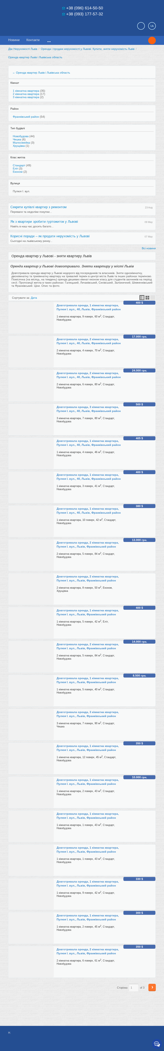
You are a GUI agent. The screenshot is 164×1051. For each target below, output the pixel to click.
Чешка (17, 139)
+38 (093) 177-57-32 (84, 14)
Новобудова (21, 136)
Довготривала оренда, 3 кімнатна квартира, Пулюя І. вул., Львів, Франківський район (88, 714)
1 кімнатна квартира (26, 90)
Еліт (15, 168)
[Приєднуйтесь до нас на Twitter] (134, 1034)
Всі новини (149, 248)
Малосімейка (21, 142)
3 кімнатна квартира (26, 97)
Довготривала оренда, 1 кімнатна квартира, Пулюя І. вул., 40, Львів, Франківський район (89, 307)
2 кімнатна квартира (26, 94)
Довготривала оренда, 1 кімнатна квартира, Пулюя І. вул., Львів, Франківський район (88, 612)
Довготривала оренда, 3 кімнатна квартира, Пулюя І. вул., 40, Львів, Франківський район (89, 409)
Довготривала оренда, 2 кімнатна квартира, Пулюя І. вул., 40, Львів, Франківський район (89, 341)
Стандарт (19, 165)
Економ (18, 171)
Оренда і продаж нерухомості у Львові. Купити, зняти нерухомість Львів (87, 48)
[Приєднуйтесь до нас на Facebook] (125, 1034)
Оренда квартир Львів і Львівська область (35, 57)
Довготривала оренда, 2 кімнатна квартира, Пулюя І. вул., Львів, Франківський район (88, 544)
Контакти (33, 40)
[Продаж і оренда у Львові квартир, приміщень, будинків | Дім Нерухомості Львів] (36, 24)
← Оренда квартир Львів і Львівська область (41, 72)
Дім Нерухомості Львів (22, 48)
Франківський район (26, 116)
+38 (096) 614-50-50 (84, 8)
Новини (14, 40)
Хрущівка (19, 145)
